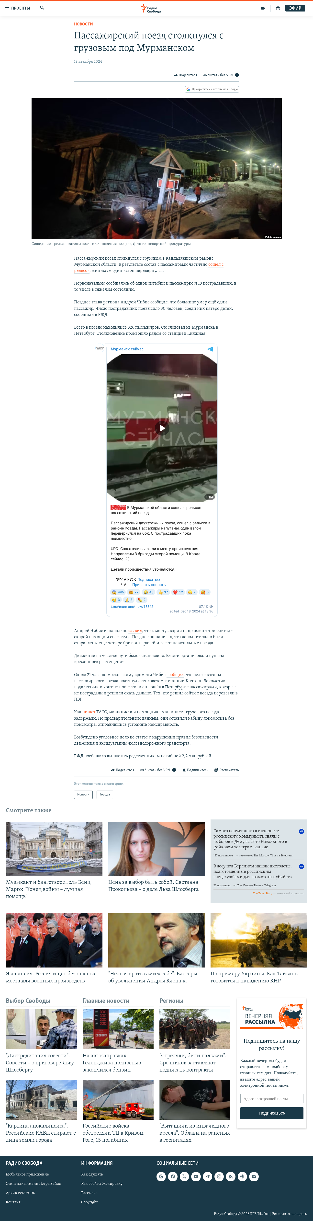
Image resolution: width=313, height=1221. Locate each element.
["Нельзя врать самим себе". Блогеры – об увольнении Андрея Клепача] (156, 940)
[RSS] (230, 1176)
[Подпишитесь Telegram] (207, 1176)
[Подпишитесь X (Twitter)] (184, 1176)
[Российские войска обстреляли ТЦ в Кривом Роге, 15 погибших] (118, 1100)
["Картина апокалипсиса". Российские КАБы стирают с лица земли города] (41, 1100)
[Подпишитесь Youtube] (196, 1176)
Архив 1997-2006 (20, 1193)
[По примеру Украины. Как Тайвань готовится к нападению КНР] (259, 940)
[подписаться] (253, 1176)
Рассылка (89, 1193)
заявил (135, 631)
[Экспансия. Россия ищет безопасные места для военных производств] (54, 940)
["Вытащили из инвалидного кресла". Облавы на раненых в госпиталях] (194, 1100)
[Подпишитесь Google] (161, 1176)
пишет (88, 712)
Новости (83, 24)
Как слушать (92, 1175)
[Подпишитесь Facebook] (172, 1176)
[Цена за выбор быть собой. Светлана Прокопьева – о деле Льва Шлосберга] (156, 849)
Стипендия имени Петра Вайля (33, 1184)
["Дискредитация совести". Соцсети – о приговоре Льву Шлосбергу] (41, 1029)
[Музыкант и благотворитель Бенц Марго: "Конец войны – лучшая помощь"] (54, 849)
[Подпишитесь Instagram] (219, 1176)
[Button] (185, 75)
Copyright (89, 1203)
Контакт (13, 1203)
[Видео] (263, 8)
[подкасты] (278, 8)
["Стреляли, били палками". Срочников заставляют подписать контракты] (194, 1029)
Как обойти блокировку (102, 1184)
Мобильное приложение (27, 1175)
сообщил (175, 675)
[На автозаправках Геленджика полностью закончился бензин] (118, 1029)
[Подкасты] (242, 1176)
